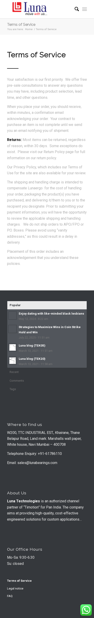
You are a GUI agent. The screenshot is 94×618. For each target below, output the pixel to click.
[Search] (74, 9)
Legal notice (15, 588)
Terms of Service (21, 24)
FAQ (10, 596)
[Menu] (84, 9)
